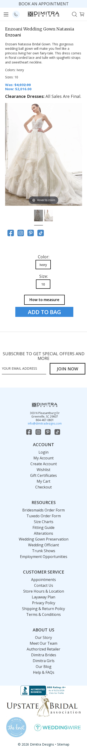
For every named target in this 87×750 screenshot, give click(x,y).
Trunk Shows (43, 550)
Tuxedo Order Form (43, 515)
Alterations (43, 533)
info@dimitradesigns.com (45, 423)
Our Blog (44, 666)
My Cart (43, 481)
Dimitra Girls (44, 660)
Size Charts (43, 521)
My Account (43, 458)
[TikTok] (40, 233)
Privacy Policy (43, 602)
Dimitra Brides (43, 654)
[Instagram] (20, 233)
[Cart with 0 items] (81, 14)
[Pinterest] (30, 233)
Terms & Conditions (43, 614)
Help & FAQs (43, 672)
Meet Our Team (43, 643)
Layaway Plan (43, 597)
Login (43, 452)
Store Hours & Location (43, 591)
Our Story (43, 637)
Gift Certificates (43, 475)
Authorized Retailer (43, 649)
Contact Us (43, 585)
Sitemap (63, 744)
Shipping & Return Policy (43, 608)
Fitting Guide (43, 527)
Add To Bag (44, 312)
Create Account (43, 463)
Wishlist (43, 469)
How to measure (44, 299)
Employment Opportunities (43, 556)
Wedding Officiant (43, 545)
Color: (43, 256)
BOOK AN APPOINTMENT (44, 4)
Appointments (43, 579)
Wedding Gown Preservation (43, 539)
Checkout (43, 487)
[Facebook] (10, 233)
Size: (43, 276)
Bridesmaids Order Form (43, 510)
